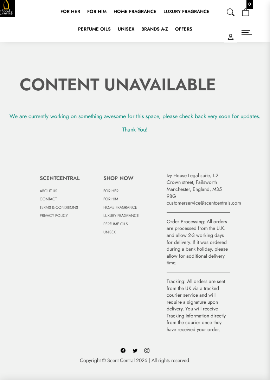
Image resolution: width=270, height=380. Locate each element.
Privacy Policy (54, 215)
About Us (48, 191)
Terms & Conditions (59, 207)
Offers (183, 29)
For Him (97, 11)
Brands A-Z (154, 29)
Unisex (126, 29)
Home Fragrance (135, 11)
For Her (70, 11)
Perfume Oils (94, 29)
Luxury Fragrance (186, 11)
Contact (48, 199)
